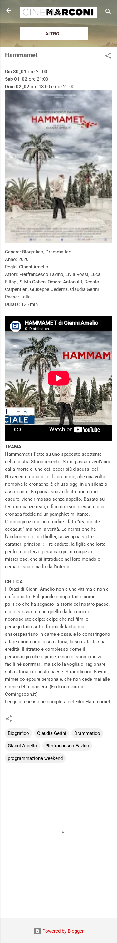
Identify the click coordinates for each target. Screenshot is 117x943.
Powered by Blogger (62, 931)
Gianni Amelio (22, 746)
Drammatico (87, 733)
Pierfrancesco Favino (67, 746)
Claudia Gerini (51, 733)
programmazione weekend (35, 758)
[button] (108, 57)
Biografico (18, 733)
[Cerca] (108, 12)
